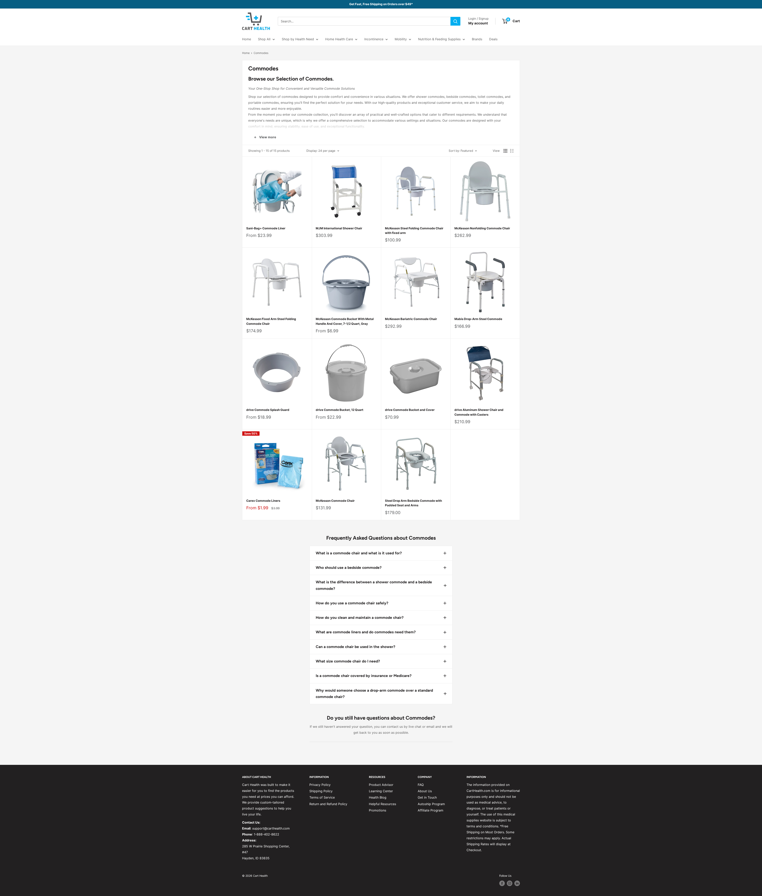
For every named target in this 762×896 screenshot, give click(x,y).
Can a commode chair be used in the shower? (355, 646)
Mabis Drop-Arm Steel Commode (478, 319)
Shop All (264, 39)
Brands (477, 39)
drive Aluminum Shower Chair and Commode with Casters (478, 412)
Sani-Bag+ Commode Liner (265, 228)
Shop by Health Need (298, 39)
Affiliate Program (430, 810)
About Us (425, 791)
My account (478, 23)
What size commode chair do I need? (348, 661)
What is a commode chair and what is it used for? (359, 553)
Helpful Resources (382, 804)
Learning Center (381, 791)
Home (246, 39)
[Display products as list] (512, 151)
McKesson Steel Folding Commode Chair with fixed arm (414, 230)
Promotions (377, 810)
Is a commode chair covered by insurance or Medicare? (364, 675)
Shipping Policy (321, 791)
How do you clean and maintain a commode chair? (360, 617)
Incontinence (373, 39)
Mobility (401, 39)
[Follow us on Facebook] (502, 883)
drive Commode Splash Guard (267, 410)
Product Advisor (381, 785)
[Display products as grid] (505, 151)
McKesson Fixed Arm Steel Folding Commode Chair (271, 321)
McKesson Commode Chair (335, 501)
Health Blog (377, 797)
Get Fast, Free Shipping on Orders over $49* (381, 4)
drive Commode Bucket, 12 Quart (339, 410)
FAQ (421, 785)
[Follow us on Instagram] (509, 883)
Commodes (261, 53)
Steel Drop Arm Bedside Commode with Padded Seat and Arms (413, 503)
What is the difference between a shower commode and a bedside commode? (374, 585)
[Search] (455, 21)
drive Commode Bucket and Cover (410, 410)
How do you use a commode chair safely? (352, 603)
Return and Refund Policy (328, 804)
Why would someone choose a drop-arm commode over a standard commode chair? (374, 693)
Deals (493, 39)
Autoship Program (431, 804)
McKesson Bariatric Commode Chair (411, 319)
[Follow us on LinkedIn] (517, 883)
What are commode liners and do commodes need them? (366, 632)
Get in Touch (427, 797)
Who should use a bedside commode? (349, 567)
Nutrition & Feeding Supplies (439, 39)
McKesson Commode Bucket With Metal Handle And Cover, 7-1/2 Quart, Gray (345, 321)
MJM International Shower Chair (339, 228)
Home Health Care (339, 39)
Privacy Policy (320, 785)
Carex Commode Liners (263, 501)
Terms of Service (322, 797)
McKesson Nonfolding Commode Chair (482, 228)
